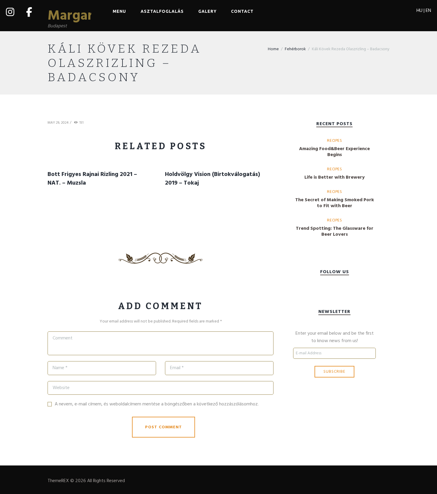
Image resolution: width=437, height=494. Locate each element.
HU (419, 11)
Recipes (334, 140)
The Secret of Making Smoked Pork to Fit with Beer (334, 203)
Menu (119, 11)
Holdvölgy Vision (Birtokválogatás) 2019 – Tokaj (212, 179)
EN (428, 11)
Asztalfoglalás (162, 11)
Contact (242, 11)
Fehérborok (295, 49)
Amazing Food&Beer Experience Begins (334, 152)
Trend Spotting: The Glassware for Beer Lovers (334, 231)
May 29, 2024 (58, 123)
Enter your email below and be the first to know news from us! (334, 337)
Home (273, 49)
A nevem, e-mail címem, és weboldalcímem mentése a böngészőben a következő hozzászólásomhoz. (157, 404)
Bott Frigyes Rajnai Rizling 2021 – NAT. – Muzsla (92, 179)
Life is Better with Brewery (334, 177)
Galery (207, 11)
